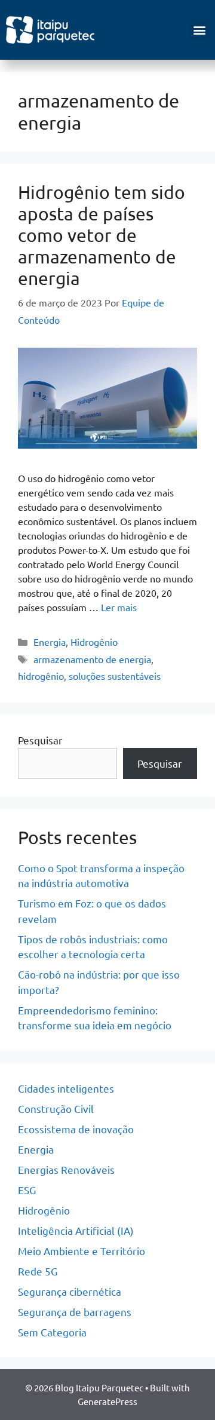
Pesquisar (40, 740)
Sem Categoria (52, 1332)
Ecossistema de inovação (76, 1128)
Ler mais (119, 607)
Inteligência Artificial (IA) (76, 1230)
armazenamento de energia (92, 659)
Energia (49, 642)
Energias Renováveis (66, 1169)
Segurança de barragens (74, 1311)
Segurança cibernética (69, 1291)
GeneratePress (107, 1401)
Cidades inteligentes (66, 1088)
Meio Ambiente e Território (81, 1250)
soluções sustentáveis (115, 676)
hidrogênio (41, 676)
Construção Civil (56, 1108)
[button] (199, 30)
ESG (27, 1189)
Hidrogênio (94, 642)
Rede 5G (37, 1271)
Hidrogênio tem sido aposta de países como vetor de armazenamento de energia (101, 235)
